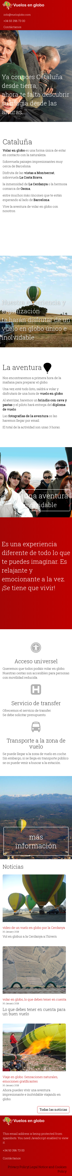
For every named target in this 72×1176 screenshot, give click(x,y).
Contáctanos (12, 27)
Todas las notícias (53, 1109)
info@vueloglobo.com (17, 14)
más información (36, 841)
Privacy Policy (18, 1167)
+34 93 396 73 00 (14, 21)
